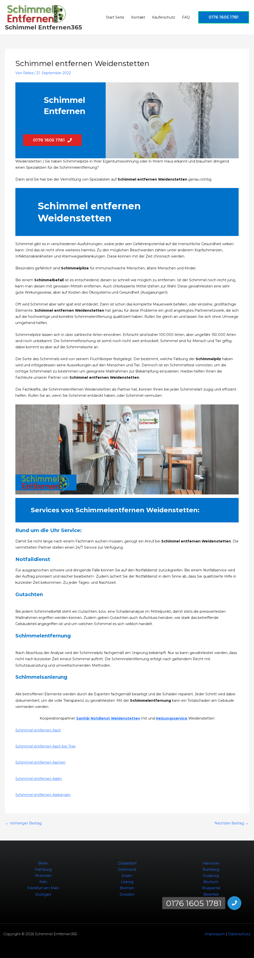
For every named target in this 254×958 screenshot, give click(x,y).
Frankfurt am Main (43, 888)
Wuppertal (211, 888)
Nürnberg (210, 869)
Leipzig (127, 882)
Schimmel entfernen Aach (38, 730)
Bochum (211, 882)
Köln (43, 882)
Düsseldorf (127, 863)
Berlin (43, 863)
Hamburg (43, 869)
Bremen (127, 888)
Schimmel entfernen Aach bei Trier (45, 746)
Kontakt (138, 17)
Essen (127, 875)
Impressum (215, 934)
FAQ (186, 17)
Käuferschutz (163, 17)
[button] (223, 17)
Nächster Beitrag (232, 823)
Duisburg (211, 875)
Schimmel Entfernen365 (43, 27)
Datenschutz (239, 934)
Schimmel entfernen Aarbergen (43, 795)
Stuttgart (43, 894)
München (43, 875)
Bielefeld (211, 894)
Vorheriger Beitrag (23, 823)
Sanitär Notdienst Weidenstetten (108, 718)
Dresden (127, 894)
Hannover (211, 863)
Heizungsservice (172, 718)
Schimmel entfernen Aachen (40, 762)
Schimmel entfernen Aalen (38, 778)
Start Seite (115, 17)
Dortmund (127, 869)
